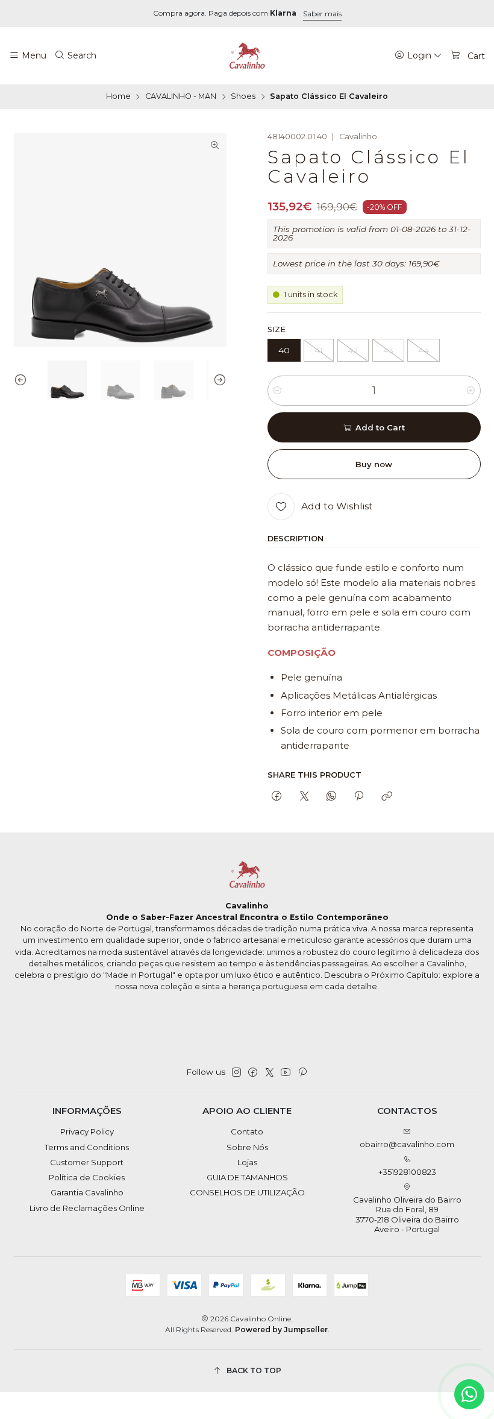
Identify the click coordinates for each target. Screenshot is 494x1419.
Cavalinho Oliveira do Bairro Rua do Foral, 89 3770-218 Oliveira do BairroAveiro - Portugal (407, 1214)
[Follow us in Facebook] (252, 1072)
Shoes (243, 97)
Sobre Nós (247, 1147)
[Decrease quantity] (277, 390)
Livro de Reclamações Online (87, 1208)
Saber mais (322, 13)
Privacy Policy (87, 1131)
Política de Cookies (87, 1177)
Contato (247, 1131)
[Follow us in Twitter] (269, 1072)
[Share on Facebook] (276, 796)
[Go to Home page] (247, 56)
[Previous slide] (23, 380)
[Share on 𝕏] (304, 796)
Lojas (247, 1162)
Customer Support (87, 1162)
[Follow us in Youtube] (285, 1072)
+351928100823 (407, 1172)
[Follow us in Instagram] (236, 1072)
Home (118, 97)
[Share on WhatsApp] (331, 796)
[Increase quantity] (470, 390)
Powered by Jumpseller (281, 1329)
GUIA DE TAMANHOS (247, 1177)
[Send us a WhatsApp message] (469, 1394)
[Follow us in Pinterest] (302, 1072)
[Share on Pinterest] (359, 796)
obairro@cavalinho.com (407, 1144)
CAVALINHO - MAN (180, 97)
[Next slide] (217, 380)
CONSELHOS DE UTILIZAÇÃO (247, 1192)
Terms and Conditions (87, 1147)
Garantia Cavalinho (87, 1192)
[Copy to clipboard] (386, 796)
